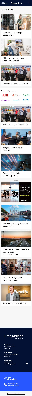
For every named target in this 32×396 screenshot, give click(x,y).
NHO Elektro (15, 385)
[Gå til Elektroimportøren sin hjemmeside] (16, 95)
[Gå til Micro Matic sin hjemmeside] (5, 100)
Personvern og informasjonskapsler (16, 393)
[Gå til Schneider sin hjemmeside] (27, 95)
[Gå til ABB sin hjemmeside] (5, 95)
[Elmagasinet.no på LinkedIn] (27, 363)
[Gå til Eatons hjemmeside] (27, 100)
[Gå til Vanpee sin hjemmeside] (16, 100)
